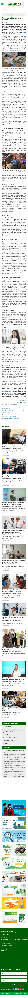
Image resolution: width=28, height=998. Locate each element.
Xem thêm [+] (5, 455)
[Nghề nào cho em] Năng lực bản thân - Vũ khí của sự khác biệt (14, 762)
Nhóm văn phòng (7, 726)
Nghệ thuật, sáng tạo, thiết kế (10, 737)
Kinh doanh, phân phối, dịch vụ (10, 729)
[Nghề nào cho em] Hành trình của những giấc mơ (14, 772)
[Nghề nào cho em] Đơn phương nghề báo (14, 765)
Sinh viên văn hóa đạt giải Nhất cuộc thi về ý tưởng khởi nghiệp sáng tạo (14, 758)
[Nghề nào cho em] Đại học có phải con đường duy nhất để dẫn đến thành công (14, 775)
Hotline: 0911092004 (7, 945)
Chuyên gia (5, 937)
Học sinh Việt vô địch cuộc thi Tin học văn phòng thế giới (14, 755)
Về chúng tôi (5, 934)
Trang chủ (6, 14)
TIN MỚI (12, 14)
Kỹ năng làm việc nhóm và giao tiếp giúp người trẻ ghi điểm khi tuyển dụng (13, 504)
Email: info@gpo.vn (7, 943)
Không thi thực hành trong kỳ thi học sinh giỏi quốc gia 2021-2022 (14, 751)
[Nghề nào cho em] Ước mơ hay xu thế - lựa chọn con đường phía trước (14, 768)
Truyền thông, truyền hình (9, 740)
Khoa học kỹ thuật (7, 734)
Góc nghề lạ (5, 743)
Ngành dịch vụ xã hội (8, 732)
